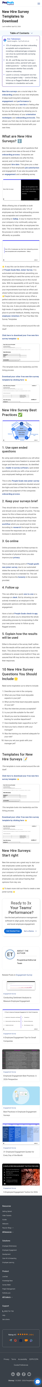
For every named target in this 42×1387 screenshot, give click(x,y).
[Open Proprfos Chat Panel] (37, 1381)
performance (23, 101)
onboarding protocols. (26, 118)
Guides (4, 1219)
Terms (13, 1359)
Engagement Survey (24, 975)
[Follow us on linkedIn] (13, 1374)
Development (6, 1254)
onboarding (7, 95)
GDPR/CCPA (33, 1359)
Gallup (15, 219)
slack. (15, 597)
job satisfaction (32, 168)
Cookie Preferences (21, 1365)
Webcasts (5, 1224)
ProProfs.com (6, 1293)
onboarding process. (11, 494)
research (17, 527)
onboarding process (11, 154)
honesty (21, 577)
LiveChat (5, 1276)
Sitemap (11, 1380)
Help (3, 1315)
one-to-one (28, 594)
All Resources (7, 1232)
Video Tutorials (6, 1215)
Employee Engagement (9, 1250)
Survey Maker (6, 1285)
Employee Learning (8, 1262)
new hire (23, 104)
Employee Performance (9, 1246)
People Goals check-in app (25, 613)
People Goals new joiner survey (25, 481)
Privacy (6, 1359)
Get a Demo (29, 931)
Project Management (8, 1289)
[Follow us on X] (18, 1374)
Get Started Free (13, 931)
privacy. (16, 557)
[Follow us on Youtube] (29, 1374)
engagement (7, 101)
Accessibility (22, 1359)
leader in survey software (17, 468)
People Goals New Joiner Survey (18, 270)
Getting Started (7, 1211)
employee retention (10, 316)
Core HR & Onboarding (9, 1258)
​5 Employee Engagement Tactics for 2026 (20, 1192)
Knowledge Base (7, 1281)
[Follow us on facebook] (24, 1374)
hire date (15, 164)
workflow (6, 524)
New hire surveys (9, 91)
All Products (6, 1297)
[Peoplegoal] (9, 3)
